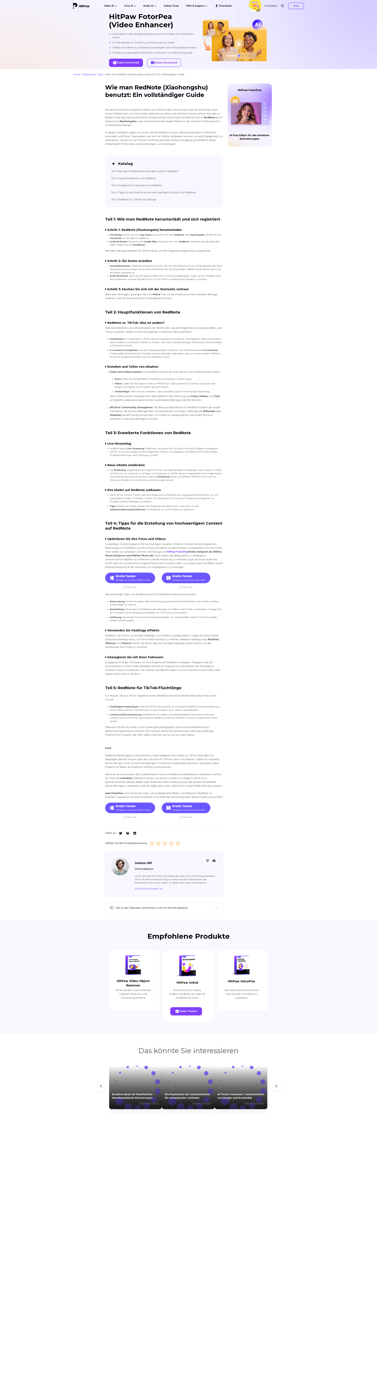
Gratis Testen (188, 1011)
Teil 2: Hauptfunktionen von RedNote (133, 178)
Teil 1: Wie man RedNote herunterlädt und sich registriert (145, 171)
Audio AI (148, 5)
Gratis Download (127, 62)
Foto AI (128, 5)
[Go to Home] (81, 6)
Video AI (109, 5)
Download (225, 5)
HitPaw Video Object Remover (133, 983)
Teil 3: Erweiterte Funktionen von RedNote (136, 185)
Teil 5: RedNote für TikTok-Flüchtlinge (133, 199)
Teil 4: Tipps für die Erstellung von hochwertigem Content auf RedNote (153, 192)
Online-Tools (171, 5)
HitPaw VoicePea (241, 981)
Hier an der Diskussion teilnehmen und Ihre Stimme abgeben (152, 907)
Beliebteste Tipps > (94, 74)
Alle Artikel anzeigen (147, 888)
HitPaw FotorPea (177, 551)
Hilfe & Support (195, 5)
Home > (77, 74)
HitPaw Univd (187, 982)
